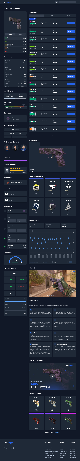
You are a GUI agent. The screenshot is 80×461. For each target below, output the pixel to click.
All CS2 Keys (72, 451)
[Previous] (5, 129)
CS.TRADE (33, 89)
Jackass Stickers (48, 449)
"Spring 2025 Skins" (21, 86)
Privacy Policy (63, 453)
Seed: (13, 129)
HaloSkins (33, 59)
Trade (68, 15)
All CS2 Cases (72, 449)
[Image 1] (47, 295)
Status (61, 449)
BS (24, 107)
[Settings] (56, 2)
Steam (32, 127)
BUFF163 (33, 74)
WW (20, 107)
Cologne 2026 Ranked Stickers (51, 444)
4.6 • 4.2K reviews (33, 40)
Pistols (14, 2)
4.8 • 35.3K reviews (33, 100)
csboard (33, 119)
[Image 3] (51, 295)
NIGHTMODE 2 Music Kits (49, 455)
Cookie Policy (63, 455)
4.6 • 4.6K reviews (33, 108)
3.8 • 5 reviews (32, 70)
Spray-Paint (23, 69)
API (61, 444)
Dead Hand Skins (48, 457)
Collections (41, 2)
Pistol (24, 62)
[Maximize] (74, 147)
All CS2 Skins (72, 444)
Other (52, 2)
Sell (52, 15)
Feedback (62, 447)
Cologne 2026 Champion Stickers (51, 451)
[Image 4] (53, 295)
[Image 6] (57, 295)
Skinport (33, 97)
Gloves (32, 2)
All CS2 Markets (73, 455)
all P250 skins (56, 432)
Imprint (61, 457)
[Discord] (5, 448)
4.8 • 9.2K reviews (33, 33)
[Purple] (15, 160)
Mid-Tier (18, 2)
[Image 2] (49, 295)
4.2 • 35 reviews (33, 48)
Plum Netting (23, 67)
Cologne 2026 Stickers (49, 453)
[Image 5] (55, 295)
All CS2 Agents (72, 453)
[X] (7, 448)
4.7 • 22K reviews (33, 115)
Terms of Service (63, 451)
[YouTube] (12, 448)
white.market (34, 52)
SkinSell (33, 67)
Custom (22, 136)
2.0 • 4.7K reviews (33, 130)
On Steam (24, 12)
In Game (8, 12)
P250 (24, 65)
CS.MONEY (33, 21)
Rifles (23, 2)
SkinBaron (33, 37)
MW (11, 107)
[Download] (30, 295)
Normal (10, 34)
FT (15, 107)
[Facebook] (9, 448)
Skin (25, 60)
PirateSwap (33, 104)
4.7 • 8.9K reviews (33, 24)
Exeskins (33, 44)
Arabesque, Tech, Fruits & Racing (51, 447)
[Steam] (14, 448)
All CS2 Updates (73, 457)
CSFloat (33, 30)
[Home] (8, 2)
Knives (27, 2)
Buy (36, 15)
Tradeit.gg (33, 112)
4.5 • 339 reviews (33, 93)
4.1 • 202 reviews (33, 55)
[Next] (25, 129)
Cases (36, 2)
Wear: (11, 133)
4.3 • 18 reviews (33, 123)
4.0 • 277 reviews (33, 63)
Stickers (47, 2)
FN (7, 107)
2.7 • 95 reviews (33, 78)
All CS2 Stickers (73, 447)
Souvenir (20, 34)
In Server (16, 12)
